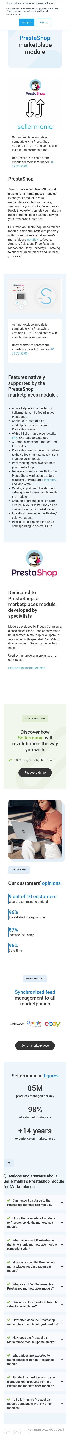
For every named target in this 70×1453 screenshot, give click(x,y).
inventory (50, 480)
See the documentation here (26, 668)
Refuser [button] (44, 22)
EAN (15, 438)
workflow (33, 239)
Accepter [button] (26, 22)
